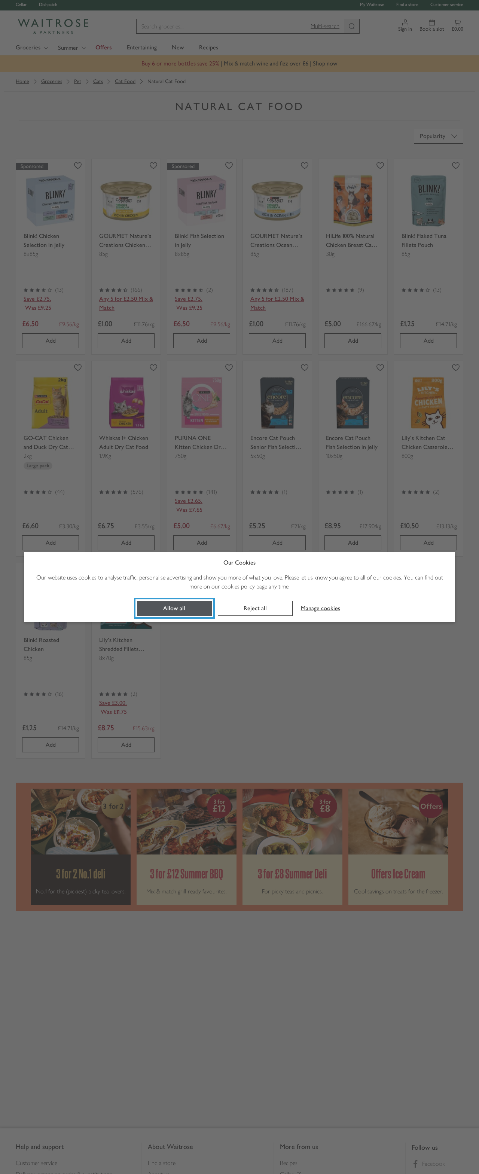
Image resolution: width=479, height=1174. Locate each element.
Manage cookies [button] (320, 608)
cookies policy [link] (238, 586)
